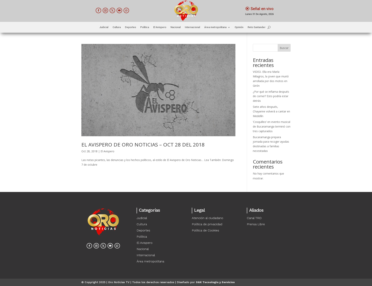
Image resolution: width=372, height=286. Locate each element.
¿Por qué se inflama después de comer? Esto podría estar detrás (271, 96)
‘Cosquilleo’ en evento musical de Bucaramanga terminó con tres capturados (271, 126)
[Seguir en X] (112, 10)
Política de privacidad (207, 224)
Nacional (175, 27)
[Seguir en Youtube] (119, 10)
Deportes (130, 27)
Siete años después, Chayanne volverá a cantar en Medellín (271, 111)
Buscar (284, 48)
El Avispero (159, 27)
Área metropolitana (215, 27)
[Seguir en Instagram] (105, 10)
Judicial (103, 27)
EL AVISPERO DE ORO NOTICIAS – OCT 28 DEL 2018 (143, 144)
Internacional (192, 27)
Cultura (117, 27)
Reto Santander (256, 27)
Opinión (239, 27)
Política (144, 27)
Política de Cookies (205, 230)
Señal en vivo (262, 8)
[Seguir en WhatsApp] (126, 10)
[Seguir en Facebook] (98, 10)
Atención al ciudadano (207, 218)
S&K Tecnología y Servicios (215, 282)
